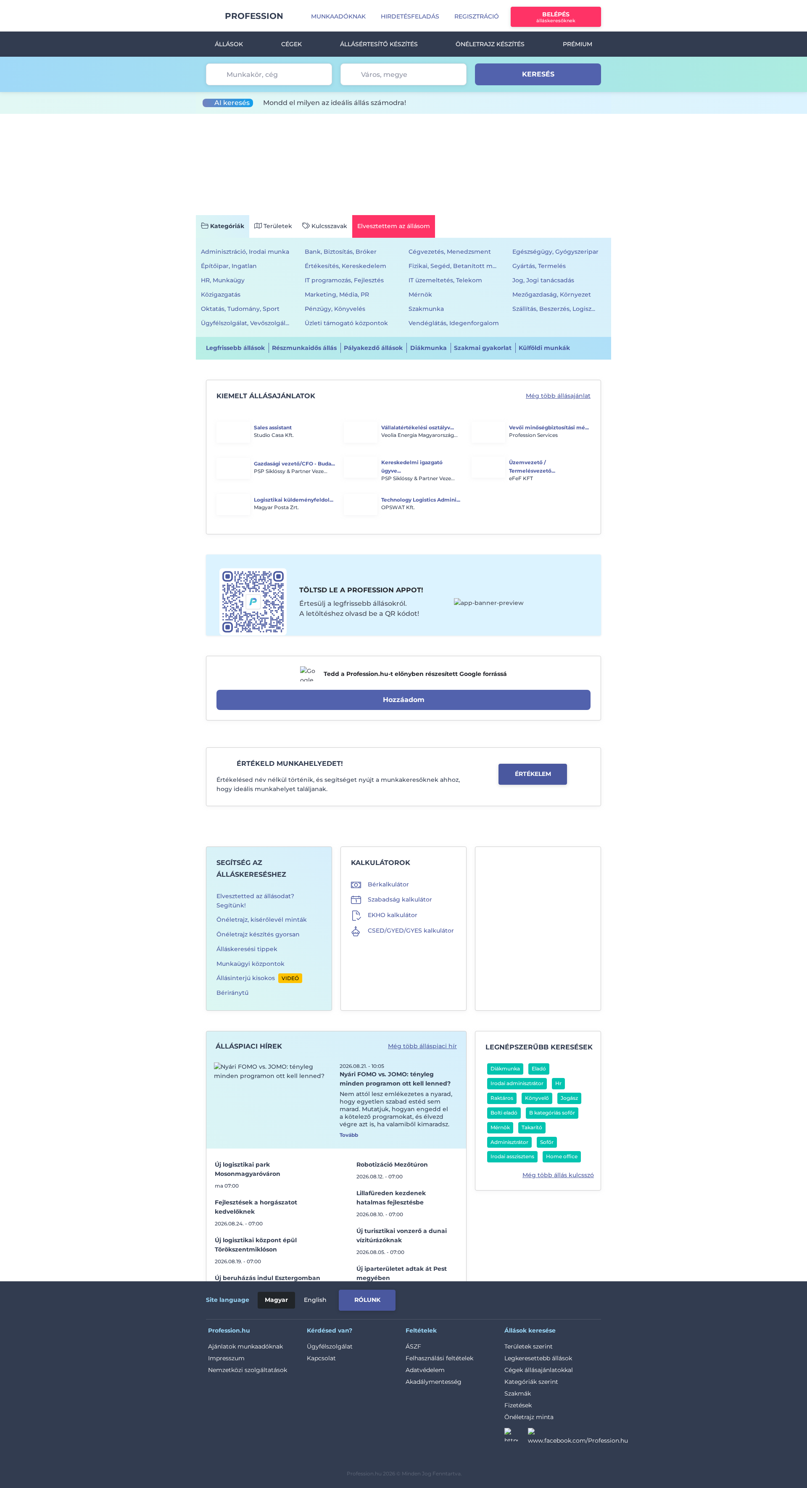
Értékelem (533, 774)
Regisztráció (476, 16)
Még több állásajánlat (558, 396)
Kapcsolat (321, 1358)
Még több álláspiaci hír (422, 1046)
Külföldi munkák (544, 348)
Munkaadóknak (338, 16)
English (315, 1300)
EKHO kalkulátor (392, 915)
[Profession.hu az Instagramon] (516, 1437)
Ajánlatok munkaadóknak (245, 1346)
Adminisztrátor (509, 1142)
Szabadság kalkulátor (400, 899)
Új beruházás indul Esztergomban (267, 1278)
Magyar (276, 1300)
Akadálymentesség (434, 1381)
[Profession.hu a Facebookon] (578, 1437)
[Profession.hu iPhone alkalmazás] (506, 1298)
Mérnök (500, 1127)
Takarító (532, 1127)
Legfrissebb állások (235, 348)
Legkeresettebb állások (538, 1358)
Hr (558, 1083)
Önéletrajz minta (529, 1417)
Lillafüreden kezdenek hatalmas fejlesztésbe (391, 1197)
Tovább (349, 1135)
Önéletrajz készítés (490, 44)
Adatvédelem (425, 1370)
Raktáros (502, 1098)
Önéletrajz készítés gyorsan (258, 934)
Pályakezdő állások (373, 348)
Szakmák (517, 1393)
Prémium (577, 44)
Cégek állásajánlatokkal (538, 1370)
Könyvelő (537, 1098)
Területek (278, 226)
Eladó (539, 1068)
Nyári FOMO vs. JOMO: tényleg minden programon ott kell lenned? (395, 1078)
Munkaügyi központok (250, 963)
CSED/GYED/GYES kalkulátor (411, 930)
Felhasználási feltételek (439, 1358)
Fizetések (518, 1405)
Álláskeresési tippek (246, 949)
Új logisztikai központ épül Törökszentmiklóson (256, 1244)
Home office (562, 1156)
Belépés (555, 17)
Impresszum (226, 1358)
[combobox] (269, 74)
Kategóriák (227, 226)
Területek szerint (528, 1346)
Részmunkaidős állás (304, 348)
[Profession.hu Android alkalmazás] (566, 1298)
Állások (229, 44)
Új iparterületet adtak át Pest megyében (401, 1273)
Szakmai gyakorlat (483, 348)
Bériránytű (232, 992)
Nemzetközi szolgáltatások (247, 1370)
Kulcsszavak (329, 226)
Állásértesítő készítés (379, 44)
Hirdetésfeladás (410, 16)
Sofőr (547, 1142)
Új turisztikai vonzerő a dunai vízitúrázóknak (401, 1235)
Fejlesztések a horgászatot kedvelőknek (256, 1207)
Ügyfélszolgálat (330, 1346)
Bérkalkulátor (388, 884)
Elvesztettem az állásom (393, 226)
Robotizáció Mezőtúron (392, 1164)
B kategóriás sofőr (552, 1112)
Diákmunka (428, 348)
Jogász (569, 1098)
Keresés (538, 74)
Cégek (291, 44)
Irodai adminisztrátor (517, 1083)
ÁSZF (413, 1346)
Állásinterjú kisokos (245, 978)
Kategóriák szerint (531, 1381)
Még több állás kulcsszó (558, 1175)
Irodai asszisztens (512, 1156)
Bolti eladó (504, 1112)
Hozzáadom (404, 700)
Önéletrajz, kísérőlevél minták (261, 919)
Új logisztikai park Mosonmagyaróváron (247, 1169)
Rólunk (367, 1300)
